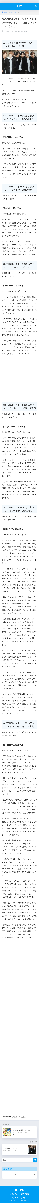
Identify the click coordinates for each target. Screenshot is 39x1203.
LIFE (20, 6)
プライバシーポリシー (19, 1198)
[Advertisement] (19, 377)
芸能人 (23, 1117)
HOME (20, 1190)
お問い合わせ (14, 1194)
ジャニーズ (16, 1117)
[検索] (35, 1160)
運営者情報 (25, 1194)
